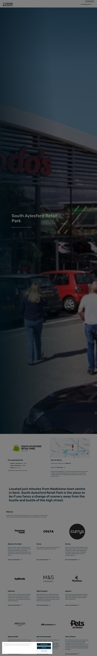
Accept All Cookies (43, 644)
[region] (27, 648)
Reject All (44, 647)
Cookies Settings (44, 650)
